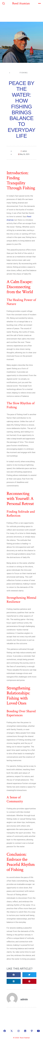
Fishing (24, 73)
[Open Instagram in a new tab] (18, 1031)
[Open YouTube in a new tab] (38, 1031)
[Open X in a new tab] (11, 1031)
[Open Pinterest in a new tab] (32, 1031)
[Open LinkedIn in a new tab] (25, 1031)
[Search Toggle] (3, 3)
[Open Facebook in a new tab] (5, 1031)
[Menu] (39, 3)
